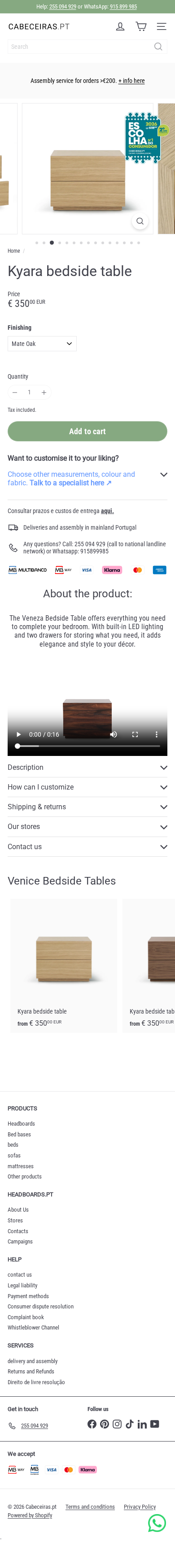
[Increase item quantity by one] (44, 392)
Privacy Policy (140, 1506)
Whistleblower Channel (33, 1327)
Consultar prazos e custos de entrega (61, 510)
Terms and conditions (90, 1506)
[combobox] (87, 46)
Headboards (21, 1123)
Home (14, 251)
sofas (14, 1155)
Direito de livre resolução (36, 1382)
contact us (20, 1274)
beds (13, 1144)
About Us (18, 1209)
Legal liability (22, 1285)
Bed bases (19, 1134)
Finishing (19, 327)
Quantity (18, 376)
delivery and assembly (32, 1361)
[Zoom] (139, 221)
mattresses (21, 1166)
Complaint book (26, 1317)
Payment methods (28, 1296)
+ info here (131, 80)
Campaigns (20, 1241)
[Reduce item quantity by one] (15, 392)
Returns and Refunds (31, 1371)
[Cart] (141, 26)
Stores (15, 1220)
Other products (25, 1176)
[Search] (158, 46)
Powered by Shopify (30, 1515)
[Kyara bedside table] (63, 966)
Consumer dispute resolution (41, 1306)
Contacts (18, 1231)
